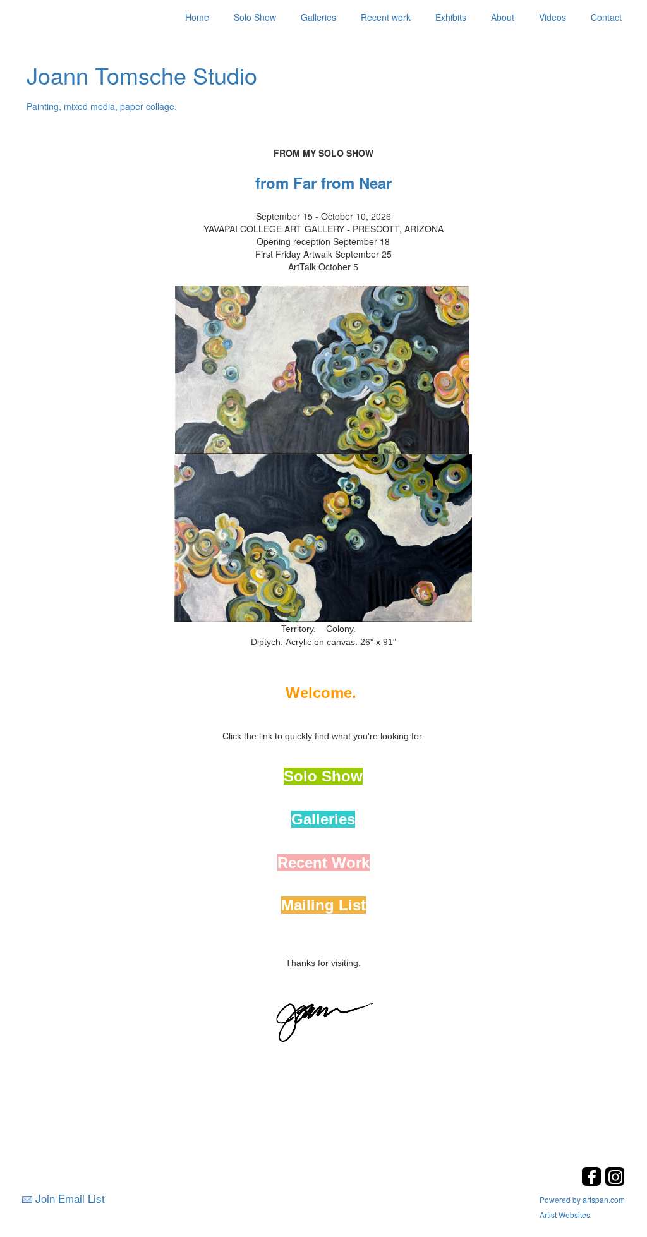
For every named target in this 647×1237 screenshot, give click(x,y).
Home (197, 17)
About (502, 17)
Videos (552, 17)
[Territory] (322, 368)
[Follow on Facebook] (593, 1182)
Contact (606, 17)
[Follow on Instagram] (615, 1182)
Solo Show (255, 17)
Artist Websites (565, 1214)
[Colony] (323, 536)
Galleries (318, 17)
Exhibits (450, 17)
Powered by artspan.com (582, 1199)
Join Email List (70, 1198)
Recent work (386, 17)
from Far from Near (323, 182)
